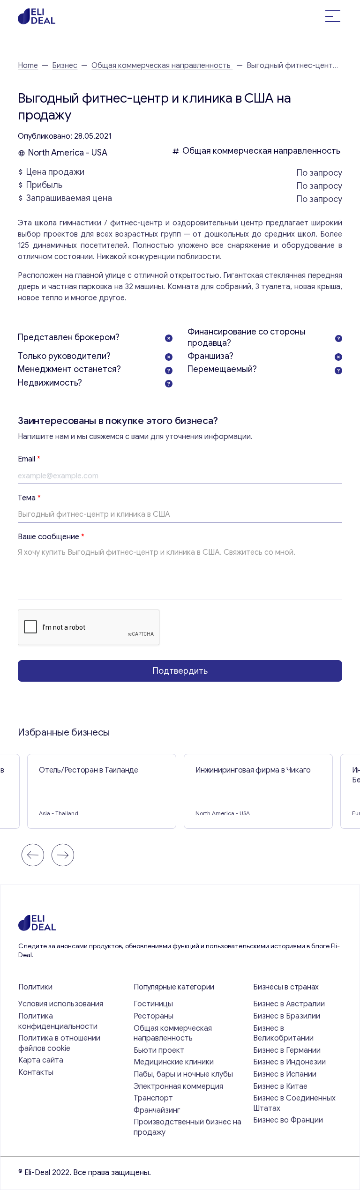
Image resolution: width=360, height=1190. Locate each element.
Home (28, 65)
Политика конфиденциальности (58, 1021)
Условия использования (60, 1004)
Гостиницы (153, 1004)
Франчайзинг (157, 1110)
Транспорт (153, 1098)
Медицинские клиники (174, 1062)
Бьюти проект (159, 1050)
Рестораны (153, 1016)
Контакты (35, 1072)
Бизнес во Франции (288, 1120)
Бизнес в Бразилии (286, 1016)
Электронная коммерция (178, 1086)
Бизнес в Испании (284, 1074)
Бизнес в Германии (287, 1050)
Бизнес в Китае (280, 1086)
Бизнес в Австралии (289, 1004)
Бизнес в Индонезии (289, 1062)
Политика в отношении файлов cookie (59, 1043)
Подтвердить (180, 671)
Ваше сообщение (51, 537)
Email (29, 459)
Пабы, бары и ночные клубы (183, 1074)
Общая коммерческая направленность (161, 65)
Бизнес (64, 65)
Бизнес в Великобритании (283, 1033)
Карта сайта (40, 1060)
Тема (29, 498)
